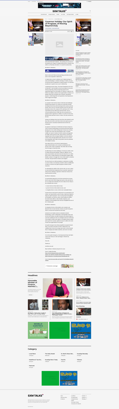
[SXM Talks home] (59, 11)
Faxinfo (58, 14)
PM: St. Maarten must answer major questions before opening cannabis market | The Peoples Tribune (83, 303)
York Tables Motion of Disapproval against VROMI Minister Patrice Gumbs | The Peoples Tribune (83, 73)
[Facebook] (88, 1)
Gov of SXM (63, 14)
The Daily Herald (44, 14)
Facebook (83, 395)
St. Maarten (63, 399)
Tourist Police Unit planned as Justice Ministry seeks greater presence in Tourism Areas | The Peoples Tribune (83, 91)
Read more (31, 294)
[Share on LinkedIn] (73, 31)
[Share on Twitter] (71, 31)
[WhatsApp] (90, 1)
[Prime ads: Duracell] (38, 330)
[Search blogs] (87, 1)
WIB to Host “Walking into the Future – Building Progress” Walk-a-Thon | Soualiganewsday (83, 298)
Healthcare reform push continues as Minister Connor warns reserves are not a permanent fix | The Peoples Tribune (83, 289)
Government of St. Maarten (76, 403)
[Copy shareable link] (68, 31)
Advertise (29, 1)
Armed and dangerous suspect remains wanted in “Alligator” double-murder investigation (83, 53)
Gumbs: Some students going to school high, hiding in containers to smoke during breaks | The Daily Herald (83, 67)
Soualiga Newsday (51, 14)
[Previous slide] (89, 306)
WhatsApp (84, 399)
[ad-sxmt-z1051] (35, 39)
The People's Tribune (75, 402)
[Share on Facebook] (69, 31)
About (62, 395)
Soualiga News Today (55, 28)
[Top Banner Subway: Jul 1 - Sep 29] (59, 5)
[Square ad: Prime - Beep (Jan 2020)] (59, 330)
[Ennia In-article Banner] (59, 266)
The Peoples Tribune (70, 14)
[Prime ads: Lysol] (35, 25)
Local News (73, 395)
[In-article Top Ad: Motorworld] (59, 58)
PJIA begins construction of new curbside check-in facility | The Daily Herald (83, 85)
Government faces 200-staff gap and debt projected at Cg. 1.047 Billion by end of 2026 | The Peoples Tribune (83, 79)
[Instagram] (89, 1)
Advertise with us (64, 397)
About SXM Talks (34, 1)
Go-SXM (77, 14)
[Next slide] (90, 306)
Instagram (84, 397)
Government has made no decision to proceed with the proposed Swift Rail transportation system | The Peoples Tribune (83, 60)
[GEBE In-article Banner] (59, 70)
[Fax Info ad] (81, 330)
